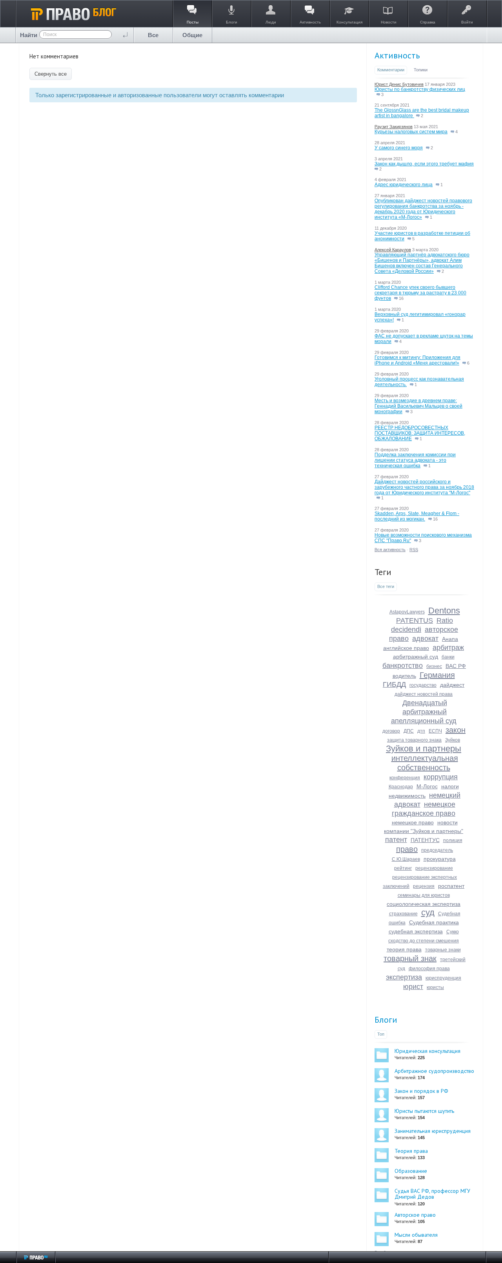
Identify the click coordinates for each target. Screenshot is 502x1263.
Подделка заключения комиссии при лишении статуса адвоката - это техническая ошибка (415, 460)
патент (396, 840)
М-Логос (427, 786)
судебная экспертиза (416, 931)
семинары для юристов (424, 895)
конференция (404, 777)
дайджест (452, 685)
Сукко (452, 932)
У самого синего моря (399, 148)
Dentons (444, 610)
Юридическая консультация (427, 1050)
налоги (450, 786)
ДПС (409, 731)
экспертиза (404, 977)
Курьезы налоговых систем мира (411, 131)
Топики (420, 69)
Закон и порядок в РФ (421, 1090)
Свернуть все (51, 74)
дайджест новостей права (424, 694)
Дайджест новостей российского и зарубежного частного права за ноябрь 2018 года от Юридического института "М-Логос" (424, 487)
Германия (437, 675)
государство (423, 685)
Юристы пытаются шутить (424, 1110)
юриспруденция (443, 978)
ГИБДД (394, 684)
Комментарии (390, 69)
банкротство (402, 666)
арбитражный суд (415, 656)
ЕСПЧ (435, 731)
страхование (403, 913)
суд (428, 912)
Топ (380, 1034)
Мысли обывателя (416, 1234)
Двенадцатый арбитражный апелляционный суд (424, 712)
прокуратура (440, 859)
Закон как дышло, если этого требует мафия (424, 164)
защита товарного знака (414, 740)
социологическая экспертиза (423, 904)
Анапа (450, 639)
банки (448, 657)
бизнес (434, 666)
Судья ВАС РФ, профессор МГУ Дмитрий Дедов (432, 1193)
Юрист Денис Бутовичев (399, 84)
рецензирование (434, 868)
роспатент (451, 886)
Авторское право (415, 1214)
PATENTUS (414, 620)
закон (456, 730)
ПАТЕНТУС (425, 840)
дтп (421, 731)
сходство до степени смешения (423, 941)
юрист (413, 987)
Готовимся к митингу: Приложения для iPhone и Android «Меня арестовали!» (417, 360)
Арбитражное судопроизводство (434, 1070)
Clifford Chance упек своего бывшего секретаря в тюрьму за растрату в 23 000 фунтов (420, 293)
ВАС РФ (456, 666)
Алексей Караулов (393, 249)
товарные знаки (443, 950)
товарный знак (410, 958)
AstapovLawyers (407, 612)
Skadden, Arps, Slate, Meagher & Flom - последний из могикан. (417, 516)
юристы (435, 987)
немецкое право (413, 822)
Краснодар (401, 786)
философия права (429, 968)
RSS (413, 549)
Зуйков (452, 740)
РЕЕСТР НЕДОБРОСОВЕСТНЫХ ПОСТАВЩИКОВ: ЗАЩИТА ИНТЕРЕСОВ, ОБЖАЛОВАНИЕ (420, 433)
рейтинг (403, 868)
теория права (404, 949)
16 (401, 298)
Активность (397, 55)
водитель (404, 676)
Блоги (386, 1019)
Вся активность (390, 549)
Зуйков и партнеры (423, 748)
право (407, 849)
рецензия (424, 886)
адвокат (425, 638)
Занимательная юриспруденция (433, 1130)
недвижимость (407, 796)
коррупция (441, 777)
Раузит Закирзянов (394, 126)
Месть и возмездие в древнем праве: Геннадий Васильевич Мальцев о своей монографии (418, 406)
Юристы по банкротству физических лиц (420, 89)
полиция (452, 840)
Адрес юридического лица (404, 184)
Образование (411, 1170)
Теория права (411, 1150)
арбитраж (448, 647)
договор (391, 731)
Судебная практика (434, 922)
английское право (406, 648)
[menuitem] (153, 35)
